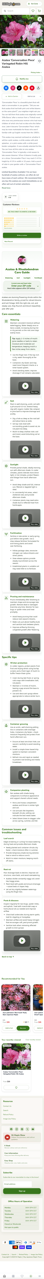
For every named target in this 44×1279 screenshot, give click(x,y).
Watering (9, 278)
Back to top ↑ (8, 956)
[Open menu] (39, 1276)
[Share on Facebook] (6, 88)
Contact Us (7, 1106)
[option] (4, 52)
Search (5, 1110)
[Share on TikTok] (19, 88)
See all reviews (8, 228)
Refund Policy (8, 1114)
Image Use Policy (9, 1119)
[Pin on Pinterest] (32, 88)
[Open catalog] (13, 1276)
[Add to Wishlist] (39, 61)
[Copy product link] (38, 88)
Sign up (22, 1191)
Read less (6, 188)
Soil (18, 278)
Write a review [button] (22, 235)
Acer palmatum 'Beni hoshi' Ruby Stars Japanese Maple (15, 1014)
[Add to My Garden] (39, 19)
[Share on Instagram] (12, 88)
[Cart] (39, 11)
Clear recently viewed (33, 1040)
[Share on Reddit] (25, 88)
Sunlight (27, 278)
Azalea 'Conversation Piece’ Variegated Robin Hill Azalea (13, 1073)
